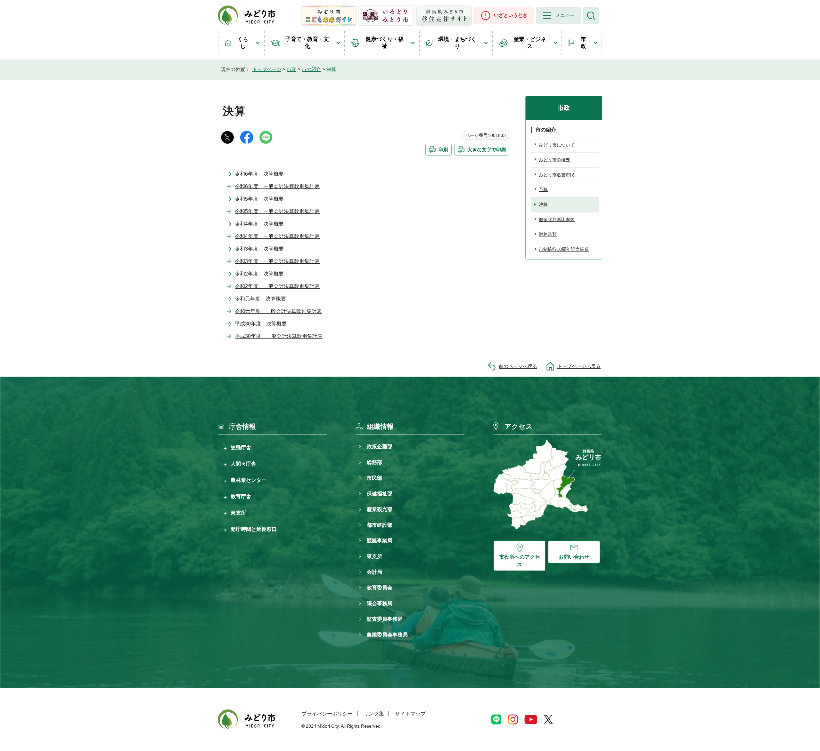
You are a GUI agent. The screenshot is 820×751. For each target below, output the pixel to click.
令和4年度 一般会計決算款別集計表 (277, 236)
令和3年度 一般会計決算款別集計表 (277, 261)
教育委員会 (379, 587)
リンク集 (374, 713)
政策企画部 (379, 446)
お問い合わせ (574, 557)
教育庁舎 (241, 496)
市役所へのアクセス (519, 560)
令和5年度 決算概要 (259, 199)
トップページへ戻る (579, 366)
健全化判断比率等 (557, 219)
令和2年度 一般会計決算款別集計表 (277, 286)
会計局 (374, 572)
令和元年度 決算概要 (260, 298)
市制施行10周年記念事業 (564, 249)
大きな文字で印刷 (486, 149)
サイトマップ (410, 713)
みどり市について (557, 145)
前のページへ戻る (518, 366)
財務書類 (548, 234)
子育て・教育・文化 (307, 42)
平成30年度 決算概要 (261, 323)
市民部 (374, 478)
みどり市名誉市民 (557, 174)
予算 (543, 189)
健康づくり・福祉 (384, 42)
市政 (583, 42)
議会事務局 (379, 603)
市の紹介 (311, 69)
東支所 (238, 512)
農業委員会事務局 (387, 634)
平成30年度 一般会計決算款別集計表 (279, 336)
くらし (242, 42)
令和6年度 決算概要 (259, 174)
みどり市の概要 (554, 159)
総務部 (374, 462)
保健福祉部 (379, 493)
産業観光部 (379, 509)
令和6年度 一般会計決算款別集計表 (277, 186)
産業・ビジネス (529, 42)
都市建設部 (379, 525)
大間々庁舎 (243, 464)
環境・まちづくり (457, 42)
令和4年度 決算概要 (259, 224)
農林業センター (248, 480)
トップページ (266, 69)
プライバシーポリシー (327, 713)
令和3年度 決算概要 (259, 249)
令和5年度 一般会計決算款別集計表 (277, 211)
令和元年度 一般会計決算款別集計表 (278, 311)
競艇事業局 (379, 540)
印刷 (443, 149)
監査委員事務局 (385, 619)
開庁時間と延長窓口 (254, 529)
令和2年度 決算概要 (259, 273)
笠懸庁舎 (241, 447)
